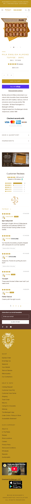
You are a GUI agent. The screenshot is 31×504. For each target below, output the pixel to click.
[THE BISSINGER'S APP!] (15, 483)
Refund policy (6, 373)
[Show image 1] (13, 47)
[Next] (20, 47)
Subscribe (15, 322)
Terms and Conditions (9, 448)
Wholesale (5, 451)
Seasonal (5, 364)
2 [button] (13, 306)
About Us (5, 429)
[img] (6, 214)
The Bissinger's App (8, 412)
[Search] (26, 10)
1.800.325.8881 (17, 10)
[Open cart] (29, 10)
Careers (4, 441)
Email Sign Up (6, 361)
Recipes (4, 435)
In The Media (6, 432)
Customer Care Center (9, 393)
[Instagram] (6, 327)
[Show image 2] (15, 47)
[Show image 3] (17, 47)
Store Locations (7, 438)
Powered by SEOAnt (15, 126)
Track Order (6, 399)
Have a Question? (10, 135)
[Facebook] (2, 327)
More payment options (15, 90)
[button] (12, 64)
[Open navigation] (2, 10)
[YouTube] (10, 327)
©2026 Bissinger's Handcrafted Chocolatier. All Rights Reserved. (15, 498)
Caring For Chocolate (9, 406)
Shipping (4, 396)
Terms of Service (7, 370)
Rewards (5, 454)
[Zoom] (27, 16)
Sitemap (4, 409)
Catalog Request (7, 387)
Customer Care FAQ (8, 390)
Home (3, 51)
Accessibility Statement (9, 418)
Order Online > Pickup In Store (11, 415)
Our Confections (7, 377)
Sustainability (6, 457)
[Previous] (10, 47)
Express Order (6, 358)
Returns (4, 403)
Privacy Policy (6, 444)
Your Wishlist (6, 367)
